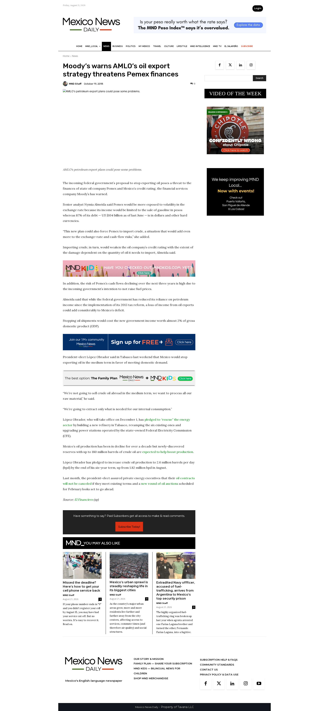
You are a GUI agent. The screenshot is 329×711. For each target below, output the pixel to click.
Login (257, 8)
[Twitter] (230, 65)
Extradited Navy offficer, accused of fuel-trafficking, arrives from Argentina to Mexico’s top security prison (175, 590)
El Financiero (83, 499)
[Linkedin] (240, 65)
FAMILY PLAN (143, 663)
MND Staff (75, 84)
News (75, 56)
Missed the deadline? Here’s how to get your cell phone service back (81, 586)
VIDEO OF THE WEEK (235, 93)
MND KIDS (141, 668)
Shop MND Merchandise (151, 678)
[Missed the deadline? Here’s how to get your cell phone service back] (82, 565)
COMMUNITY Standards (217, 664)
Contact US (209, 669)
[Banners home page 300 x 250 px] (235, 157)
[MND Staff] (66, 83)
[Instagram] (251, 65)
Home (66, 56)
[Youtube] (259, 684)
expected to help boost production (167, 452)
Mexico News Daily (146, 707)
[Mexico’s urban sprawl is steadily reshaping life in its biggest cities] (129, 565)
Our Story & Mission (149, 658)
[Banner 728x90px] (129, 268)
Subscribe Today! (129, 526)
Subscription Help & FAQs (219, 659)
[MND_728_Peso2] (200, 36)
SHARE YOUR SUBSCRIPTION (173, 663)
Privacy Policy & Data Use (219, 674)
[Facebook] (219, 65)
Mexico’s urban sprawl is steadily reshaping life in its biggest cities (129, 586)
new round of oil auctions (159, 483)
